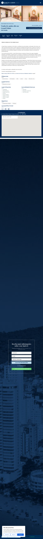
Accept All (20, 534)
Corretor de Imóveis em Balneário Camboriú (24, 73)
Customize (7, 534)
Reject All (13, 534)
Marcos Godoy (4, 73)
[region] (13, 531)
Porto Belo (11, 23)
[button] (40, 3)
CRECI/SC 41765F (10, 73)
